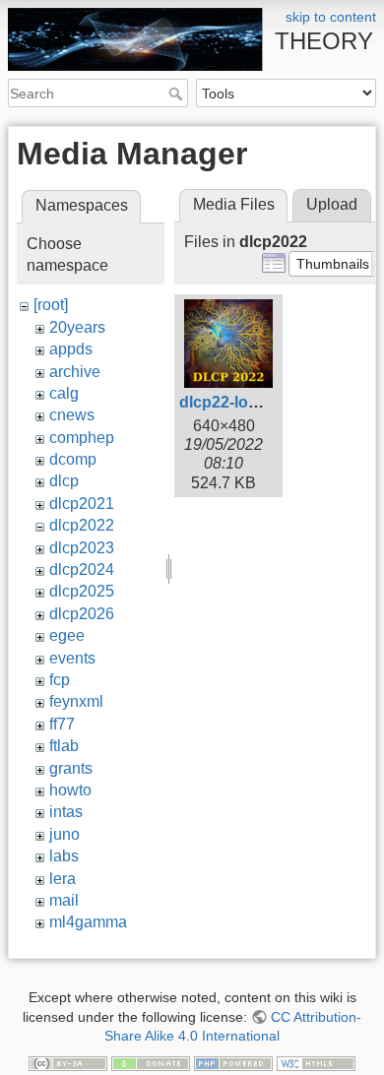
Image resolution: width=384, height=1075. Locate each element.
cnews (72, 415)
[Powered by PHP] (233, 1062)
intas (66, 811)
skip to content (331, 17)
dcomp (72, 459)
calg (64, 393)
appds (71, 349)
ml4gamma (88, 922)
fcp (59, 679)
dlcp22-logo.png (240, 402)
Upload (331, 204)
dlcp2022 (81, 525)
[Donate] (150, 1062)
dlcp (64, 481)
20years (77, 327)
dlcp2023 (81, 547)
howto (70, 790)
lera (62, 878)
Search (177, 93)
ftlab (64, 745)
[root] (50, 304)
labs (64, 856)
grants (71, 768)
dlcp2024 (81, 569)
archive (74, 371)
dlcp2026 (81, 613)
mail (64, 900)
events (72, 658)
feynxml (76, 701)
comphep (81, 437)
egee (67, 635)
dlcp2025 (81, 591)
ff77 (62, 724)
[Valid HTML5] (316, 1062)
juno (64, 834)
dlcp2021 (81, 503)
